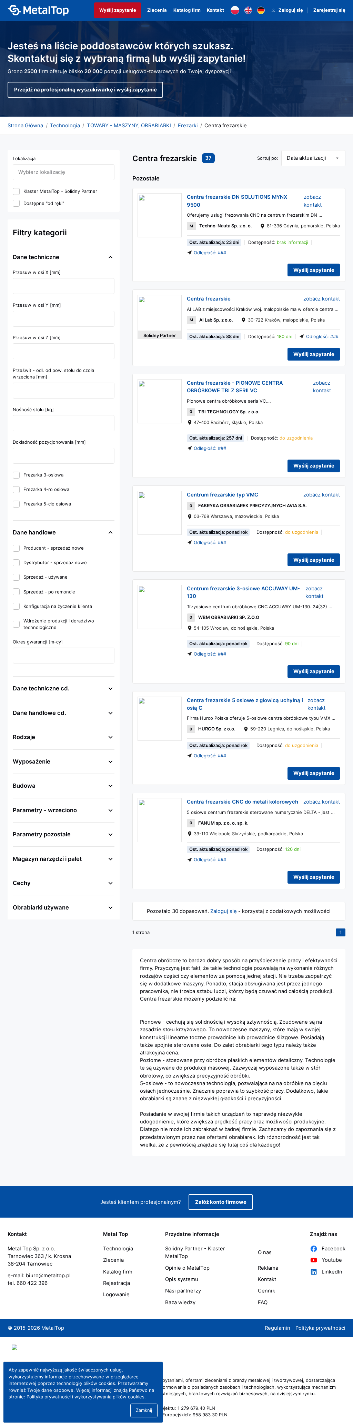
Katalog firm (187, 10)
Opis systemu (181, 1279)
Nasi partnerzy (183, 1291)
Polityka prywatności (320, 1328)
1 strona (141, 932)
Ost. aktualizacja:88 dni (214, 336)
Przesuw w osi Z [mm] (37, 337)
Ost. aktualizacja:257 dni (215, 438)
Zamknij (144, 1410)
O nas (265, 1252)
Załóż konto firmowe (220, 1202)
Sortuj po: (267, 158)
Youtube (332, 1260)
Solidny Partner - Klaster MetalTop (195, 1252)
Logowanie (116, 1294)
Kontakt (215, 10)
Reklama (268, 1268)
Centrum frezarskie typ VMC (222, 495)
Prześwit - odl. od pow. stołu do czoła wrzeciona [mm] (54, 373)
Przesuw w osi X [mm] (37, 272)
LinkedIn (332, 1272)
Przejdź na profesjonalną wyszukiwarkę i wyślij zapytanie (85, 90)
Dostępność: (278, 242)
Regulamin (277, 1328)
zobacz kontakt (313, 201)
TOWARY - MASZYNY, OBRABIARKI (129, 125)
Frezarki (188, 125)
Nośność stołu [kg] (33, 409)
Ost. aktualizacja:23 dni (214, 242)
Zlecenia (157, 10)
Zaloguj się (291, 10)
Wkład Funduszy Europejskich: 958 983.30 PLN (177, 1414)
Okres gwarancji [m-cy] (38, 642)
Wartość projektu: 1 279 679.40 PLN (176, 1408)
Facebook (333, 1249)
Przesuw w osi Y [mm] (37, 305)
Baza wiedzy (180, 1302)
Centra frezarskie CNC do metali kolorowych (242, 802)
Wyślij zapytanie (117, 10)
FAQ (263, 1302)
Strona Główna (25, 125)
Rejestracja (116, 1283)
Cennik (266, 1291)
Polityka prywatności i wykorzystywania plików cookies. (86, 1396)
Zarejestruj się (329, 10)
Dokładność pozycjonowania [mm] (49, 442)
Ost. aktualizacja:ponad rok (218, 532)
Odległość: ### (210, 252)
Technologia (65, 125)
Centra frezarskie (209, 299)
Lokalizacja (24, 158)
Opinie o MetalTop (187, 1268)
